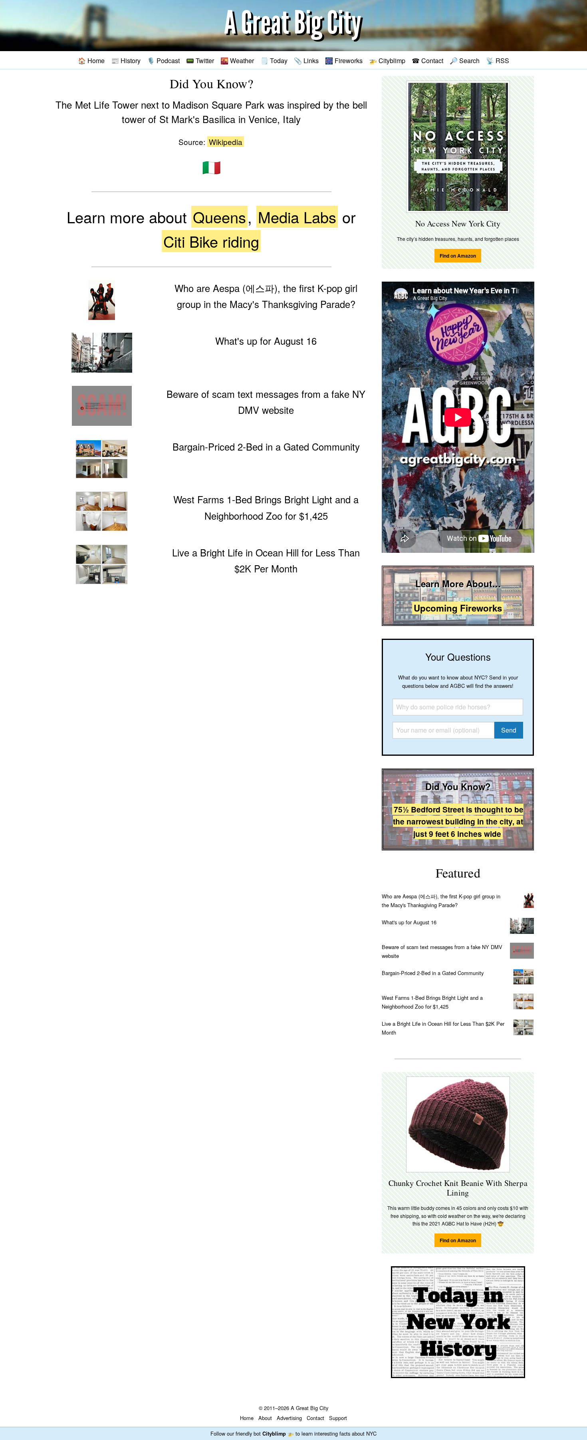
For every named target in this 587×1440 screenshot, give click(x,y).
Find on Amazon (458, 255)
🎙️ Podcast (163, 60)
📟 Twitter (200, 60)
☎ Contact (427, 60)
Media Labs (297, 217)
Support (338, 1418)
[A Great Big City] (293, 26)
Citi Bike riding (211, 241)
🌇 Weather (237, 60)
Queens (219, 217)
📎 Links (306, 60)
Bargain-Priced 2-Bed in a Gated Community (433, 973)
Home (247, 1418)
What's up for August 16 (409, 922)
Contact (315, 1418)
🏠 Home (91, 60)
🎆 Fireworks (344, 60)
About (265, 1418)
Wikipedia (225, 141)
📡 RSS (497, 60)
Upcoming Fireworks (458, 608)
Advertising (289, 1418)
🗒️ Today (274, 60)
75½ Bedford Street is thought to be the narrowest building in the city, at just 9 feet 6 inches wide (458, 821)
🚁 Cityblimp (387, 60)
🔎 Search (465, 60)
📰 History (126, 60)
